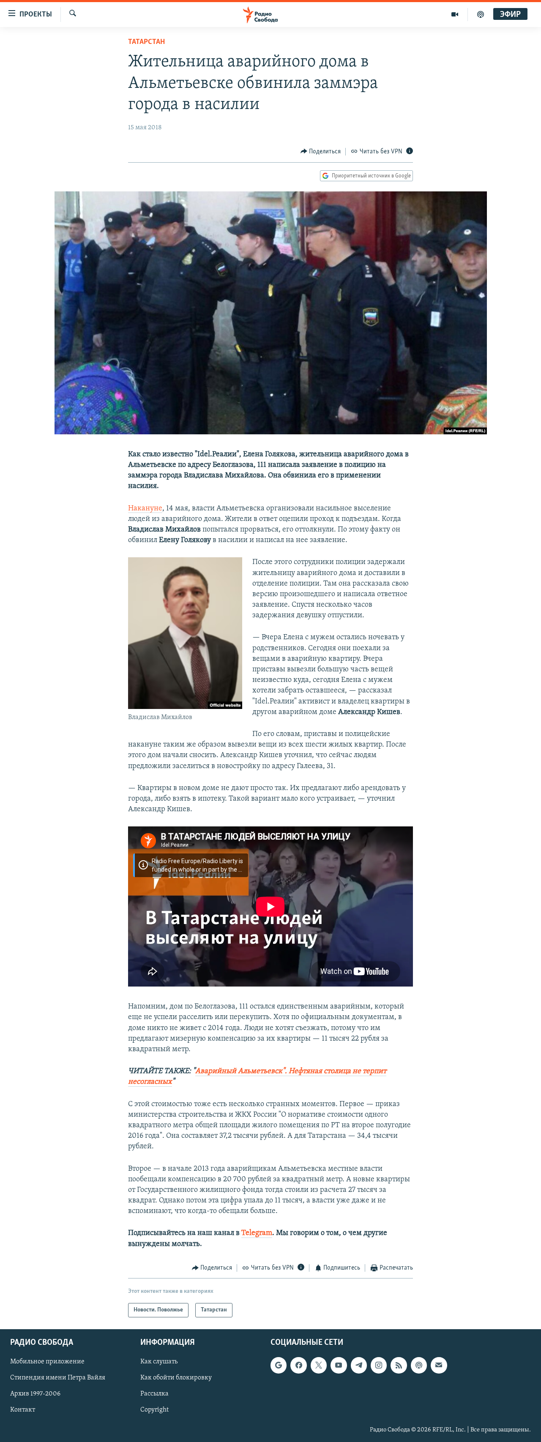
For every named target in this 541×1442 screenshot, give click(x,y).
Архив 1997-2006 (35, 1394)
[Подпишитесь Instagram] (379, 1365)
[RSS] (399, 1365)
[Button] (321, 151)
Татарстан (146, 42)
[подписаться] (439, 1365)
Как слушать (159, 1362)
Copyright (154, 1410)
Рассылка (154, 1394)
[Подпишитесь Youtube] (339, 1365)
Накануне (145, 508)
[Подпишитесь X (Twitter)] (319, 1365)
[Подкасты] (419, 1365)
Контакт (22, 1410)
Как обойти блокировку (176, 1378)
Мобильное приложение (47, 1362)
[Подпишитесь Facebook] (298, 1365)
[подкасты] (480, 14)
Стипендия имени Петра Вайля (57, 1378)
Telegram (256, 1233)
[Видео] (455, 14)
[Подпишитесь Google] (278, 1365)
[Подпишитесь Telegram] (359, 1365)
